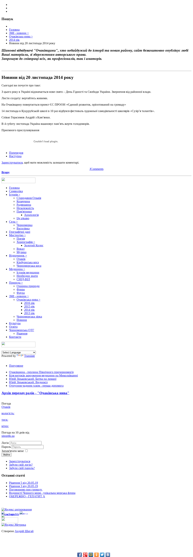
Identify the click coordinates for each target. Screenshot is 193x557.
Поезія (21, 238)
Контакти (15, 336)
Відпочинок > (18, 255)
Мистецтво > (17, 235)
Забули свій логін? (21, 464)
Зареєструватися (12, 162)
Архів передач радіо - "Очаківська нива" (35, 393)
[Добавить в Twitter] (102, 554)
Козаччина (23, 201)
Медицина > (17, 269)
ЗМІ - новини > (19, 296)
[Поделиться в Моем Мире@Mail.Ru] (91, 554)
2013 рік (29, 313)
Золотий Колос (33, 245)
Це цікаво (23, 218)
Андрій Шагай (24, 531)
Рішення (22, 333)
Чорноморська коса (29, 265)
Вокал (21, 248)
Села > (13, 221)
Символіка (16, 191)
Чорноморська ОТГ (21, 330)
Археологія (31, 214)
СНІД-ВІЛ (23, 279)
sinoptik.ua (8, 435)
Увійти (6, 454)
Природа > (16, 282)
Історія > (14, 194)
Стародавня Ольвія (29, 198)
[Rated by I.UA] (10, 522)
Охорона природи (28, 286)
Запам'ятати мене (13, 451)
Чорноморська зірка (29, 316)
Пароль (7, 446)
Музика (21, 252)
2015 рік (29, 306)
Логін (5, 442)
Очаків (21, 259)
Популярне (16, 365)
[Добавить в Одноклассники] (96, 554)
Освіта (13, 326)
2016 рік (29, 303)
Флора (21, 289)
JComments (96, 169)
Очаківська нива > (28, 299)
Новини (22, 320)
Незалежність (25, 208)
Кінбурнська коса (28, 262)
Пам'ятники (24, 211)
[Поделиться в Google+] (85, 554)
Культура (15, 323)
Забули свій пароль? (22, 468)
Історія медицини (28, 272)
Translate (29, 355)
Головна (14, 187)
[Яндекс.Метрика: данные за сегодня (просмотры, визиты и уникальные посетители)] (14, 525)
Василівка (23, 228)
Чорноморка (24, 225)
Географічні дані (19, 231)
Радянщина (24, 204)
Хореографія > (26, 242)
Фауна (21, 292)
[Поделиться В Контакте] (108, 554)
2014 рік (29, 309)
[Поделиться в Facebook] (79, 554)
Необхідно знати (27, 275)
